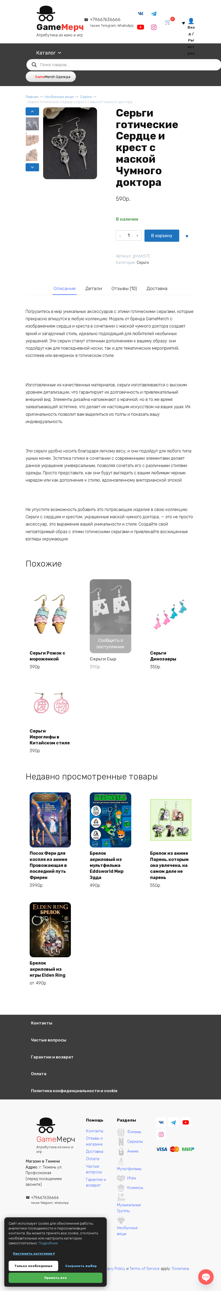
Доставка (156, 288)
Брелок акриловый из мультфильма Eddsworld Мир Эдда (106, 865)
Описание (65, 288)
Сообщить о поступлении (110, 643)
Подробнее (48, 1243)
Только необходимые (33, 1266)
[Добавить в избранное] (187, 235)
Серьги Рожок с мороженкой (47, 656)
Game (60, 27)
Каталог (46, 53)
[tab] (65, 288)
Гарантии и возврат (52, 1057)
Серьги (86, 97)
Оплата (38, 1073)
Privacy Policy (112, 1268)
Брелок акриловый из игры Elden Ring (47, 969)
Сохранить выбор (81, 1266)
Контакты (41, 1023)
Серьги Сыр (103, 659)
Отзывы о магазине (94, 1141)
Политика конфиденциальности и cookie (74, 1090)
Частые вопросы (48, 1040)
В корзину (161, 235)
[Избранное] (183, 22)
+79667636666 (112, 22)
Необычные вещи (59, 97)
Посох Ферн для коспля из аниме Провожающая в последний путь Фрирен (48, 865)
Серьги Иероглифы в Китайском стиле (50, 737)
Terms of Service (145, 1268)
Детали (93, 288)
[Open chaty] (206, 1277)
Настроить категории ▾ (34, 1253)
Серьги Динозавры (163, 656)
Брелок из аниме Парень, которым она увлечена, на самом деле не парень (169, 865)
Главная (32, 97)
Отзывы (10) (124, 288)
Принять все (55, 1278)
